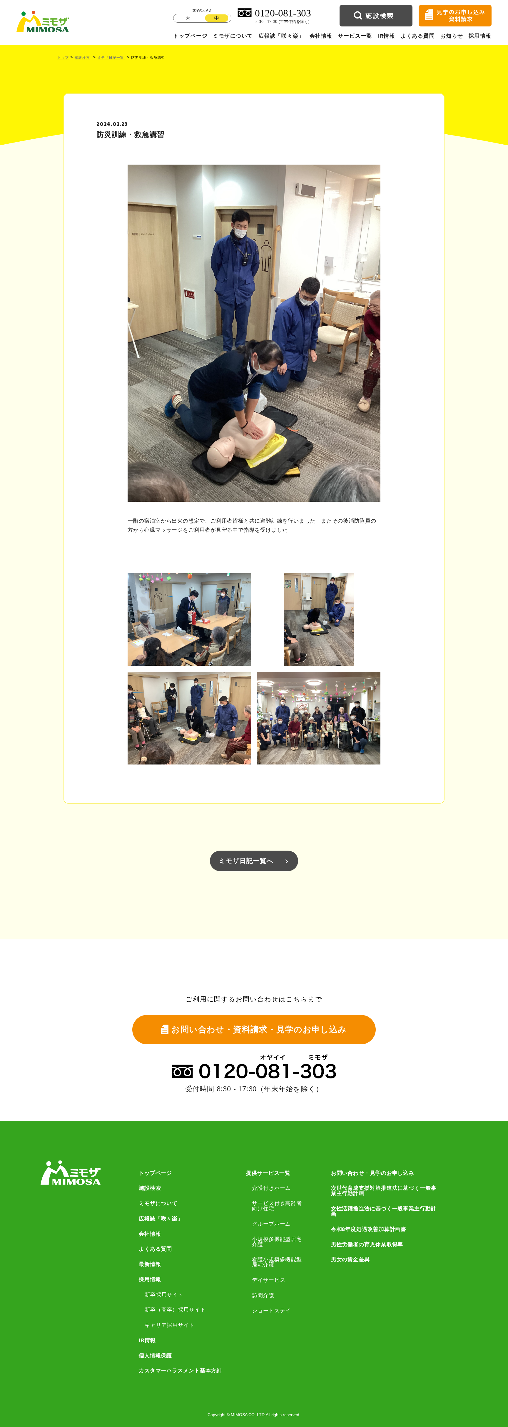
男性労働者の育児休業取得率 (367, 1244)
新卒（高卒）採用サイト (175, 1309)
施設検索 (82, 58)
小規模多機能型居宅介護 (277, 1242)
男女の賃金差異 (350, 1259)
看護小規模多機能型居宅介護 (277, 1262)
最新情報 (150, 1264)
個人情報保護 (155, 1355)
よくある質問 (418, 36)
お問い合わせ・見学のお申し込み (373, 1173)
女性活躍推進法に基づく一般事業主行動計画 (384, 1211)
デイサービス (268, 1280)
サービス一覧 (355, 36)
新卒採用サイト (164, 1294)
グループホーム (271, 1224)
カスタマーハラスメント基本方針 (180, 1370)
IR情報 (386, 36)
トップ (62, 58)
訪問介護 (263, 1295)
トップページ (190, 36)
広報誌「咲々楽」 (281, 36)
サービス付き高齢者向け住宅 (277, 1206)
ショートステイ (271, 1310)
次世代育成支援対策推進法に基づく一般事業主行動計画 (384, 1190)
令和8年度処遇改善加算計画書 (369, 1229)
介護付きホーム (271, 1188)
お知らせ (451, 36)
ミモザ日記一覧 (111, 58)
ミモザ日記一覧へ (246, 860)
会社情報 (321, 36)
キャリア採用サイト (170, 1325)
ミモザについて (233, 36)
